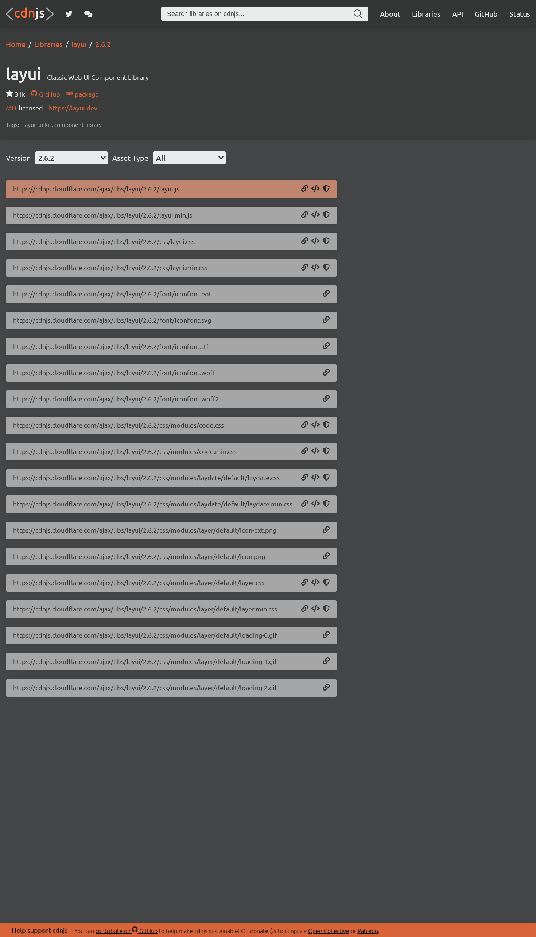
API (457, 13)
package (86, 94)
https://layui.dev (73, 108)
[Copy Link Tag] (315, 241)
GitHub (486, 13)
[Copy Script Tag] (315, 189)
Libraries (426, 13)
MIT (12, 108)
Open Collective (328, 930)
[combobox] (71, 157)
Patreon (368, 930)
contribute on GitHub (127, 930)
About (390, 13)
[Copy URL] (304, 189)
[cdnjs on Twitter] (69, 13)
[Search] (358, 13)
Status (519, 13)
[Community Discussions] (88, 13)
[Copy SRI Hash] (326, 189)
